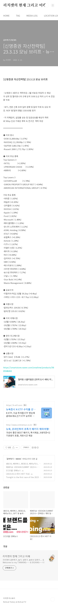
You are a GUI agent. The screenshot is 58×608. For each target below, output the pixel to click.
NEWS (18, 458)
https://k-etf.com (14, 405)
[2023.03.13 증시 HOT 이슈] (18, 473)
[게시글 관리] (16, 448)
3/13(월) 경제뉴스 (13, 470)
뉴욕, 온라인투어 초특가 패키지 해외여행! (27, 428)
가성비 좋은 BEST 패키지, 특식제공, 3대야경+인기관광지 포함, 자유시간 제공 (28, 434)
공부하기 (10, 458)
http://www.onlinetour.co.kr (19, 425)
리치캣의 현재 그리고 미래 (24, 5)
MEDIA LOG (31, 15)
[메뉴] (53, 5)
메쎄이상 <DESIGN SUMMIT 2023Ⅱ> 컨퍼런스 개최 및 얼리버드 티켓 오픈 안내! (23, 468)
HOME (6, 15)
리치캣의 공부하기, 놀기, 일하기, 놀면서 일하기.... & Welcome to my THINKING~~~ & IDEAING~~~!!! (24, 561)
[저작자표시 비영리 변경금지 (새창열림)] (35, 447)
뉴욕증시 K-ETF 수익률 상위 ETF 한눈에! (21, 409)
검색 (47, 5)
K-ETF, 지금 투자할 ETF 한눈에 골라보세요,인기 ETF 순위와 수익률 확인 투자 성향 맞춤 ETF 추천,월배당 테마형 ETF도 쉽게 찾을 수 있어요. (20, 414)
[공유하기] (13, 448)
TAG (18, 15)
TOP (52, 599)
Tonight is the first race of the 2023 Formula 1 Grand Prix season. (23, 478)
